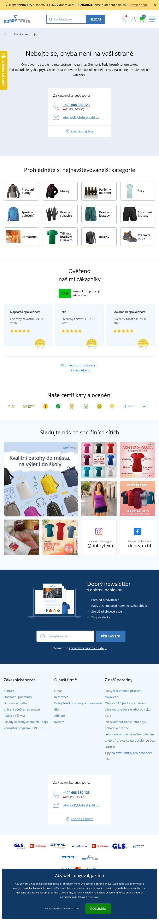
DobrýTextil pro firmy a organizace (78, 703)
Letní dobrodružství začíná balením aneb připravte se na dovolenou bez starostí (130, 740)
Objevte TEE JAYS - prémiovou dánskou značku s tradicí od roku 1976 (128, 709)
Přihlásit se (110, 636)
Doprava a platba (16, 703)
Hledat (95, 19)
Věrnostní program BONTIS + (24, 728)
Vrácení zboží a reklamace (22, 709)
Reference (61, 697)
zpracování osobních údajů (87, 648)
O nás (58, 691)
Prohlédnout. (139, 5)
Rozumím (98, 908)
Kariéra (59, 722)
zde (77, 908)
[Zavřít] (155, 5)
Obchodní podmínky (18, 697)
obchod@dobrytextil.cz (81, 117)
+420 (76, 105)
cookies (109, 888)
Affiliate (59, 716)
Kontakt (9, 691)
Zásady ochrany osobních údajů (26, 722)
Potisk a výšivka (14, 716)
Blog (57, 709)
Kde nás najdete (82, 131)
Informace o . (79, 648)
